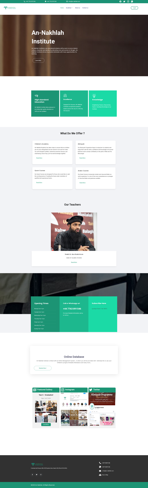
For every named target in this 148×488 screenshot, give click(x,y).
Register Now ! (42, 368)
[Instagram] (40, 474)
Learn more (38, 60)
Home (62, 8)
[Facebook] (32, 474)
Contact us (85, 8)
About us (77, 8)
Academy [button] (68, 8)
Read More (39, 158)
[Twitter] (36, 474)
